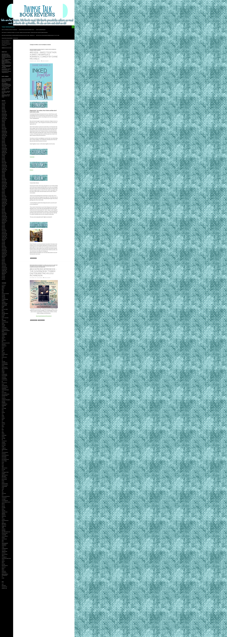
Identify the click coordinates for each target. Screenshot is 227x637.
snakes (3, 521)
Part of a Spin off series (5, 459)
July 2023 (3, 155)
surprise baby (4, 534)
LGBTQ (3, 406)
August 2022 (4, 171)
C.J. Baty (3, 87)
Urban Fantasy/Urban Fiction (6, 558)
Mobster (3, 433)
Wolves (3, 569)
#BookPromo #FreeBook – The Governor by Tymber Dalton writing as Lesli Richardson (43, 272)
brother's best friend (5, 317)
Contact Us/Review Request (41, 29)
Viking (3, 562)
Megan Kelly (4, 94)
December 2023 (4, 148)
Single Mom (3, 514)
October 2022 (4, 168)
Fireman (3, 371)
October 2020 (4, 202)
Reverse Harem (4, 477)
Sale (2, 490)
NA (2, 439)
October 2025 (4, 117)
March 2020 (4, 212)
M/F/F (3, 409)
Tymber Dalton (41, 320)
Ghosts (3, 384)
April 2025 (3, 125)
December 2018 (4, 233)
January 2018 (4, 249)
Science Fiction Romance (6, 496)
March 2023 (4, 161)
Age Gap (3, 286)
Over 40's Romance (5, 452)
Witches (3, 568)
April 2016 (3, 279)
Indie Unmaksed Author (5, 394)
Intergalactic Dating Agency (6, 399)
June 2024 (3, 139)
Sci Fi (2, 494)
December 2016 (4, 267)
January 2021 (4, 198)
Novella (3, 446)
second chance (4, 497)
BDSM (31, 265)
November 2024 (4, 132)
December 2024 (4, 131)
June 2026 (3, 105)
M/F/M (3, 411)
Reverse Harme (4, 479)
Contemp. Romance (5, 329)
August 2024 (4, 137)
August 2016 (4, 273)
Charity (3, 323)
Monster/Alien (4, 435)
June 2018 (3, 242)
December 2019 (4, 216)
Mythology (3, 438)
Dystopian (3, 352)
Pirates (3, 462)
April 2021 (3, 193)
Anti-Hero (3, 296)
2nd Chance (4, 285)
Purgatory (3, 473)
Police (3, 466)
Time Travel (3, 549)
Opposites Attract (4, 449)
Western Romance (5, 565)
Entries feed (4, 585)
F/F (2, 358)
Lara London (4, 91)
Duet (2, 351)
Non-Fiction (4, 445)
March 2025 (4, 127)
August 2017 (4, 256)
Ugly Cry (3, 555)
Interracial (3, 401)
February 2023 (4, 162)
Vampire (3, 559)
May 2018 (3, 243)
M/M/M (3, 416)
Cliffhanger (3, 324)
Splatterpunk (4, 523)
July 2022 (3, 172)
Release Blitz (4, 476)
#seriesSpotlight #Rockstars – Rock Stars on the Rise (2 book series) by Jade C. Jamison (6, 85)
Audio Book (3, 302)
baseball (3, 306)
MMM (3, 432)
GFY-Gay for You (50, 265)
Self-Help (3, 506)
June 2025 (3, 122)
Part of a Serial (4, 456)
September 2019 (4, 220)
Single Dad (3, 513)
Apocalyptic (3, 297)
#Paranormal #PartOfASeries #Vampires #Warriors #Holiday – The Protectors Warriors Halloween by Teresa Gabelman (6, 61)
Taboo (3, 540)
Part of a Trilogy (4, 460)
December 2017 (4, 250)
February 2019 (4, 230)
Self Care (3, 503)
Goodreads (32, 156)
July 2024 (3, 138)
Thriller (3, 547)
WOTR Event (4, 571)
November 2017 (4, 252)
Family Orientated (5, 364)
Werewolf (3, 564)
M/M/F (3, 415)
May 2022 (3, 175)
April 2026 (3, 108)
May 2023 (3, 158)
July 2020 (3, 206)
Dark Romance (4, 345)
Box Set (3, 316)
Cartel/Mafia (4, 320)
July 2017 (3, 257)
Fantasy (3, 365)
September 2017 (4, 254)
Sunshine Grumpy (4, 533)
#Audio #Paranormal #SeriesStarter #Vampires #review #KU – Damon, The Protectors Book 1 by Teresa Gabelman (6, 56)
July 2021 (3, 189)
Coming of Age (4, 327)
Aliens (3, 289)
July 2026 (3, 104)
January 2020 (4, 215)
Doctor (3, 348)
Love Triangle (4, 408)
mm (2, 428)
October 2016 (4, 270)
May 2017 (3, 260)
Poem (3, 463)
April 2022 (3, 176)
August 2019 (4, 222)
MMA (3, 429)
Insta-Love (3, 396)
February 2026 (4, 111)
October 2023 (4, 151)
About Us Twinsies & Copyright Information (9, 29)
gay (2, 381)
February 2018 (4, 247)
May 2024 (3, 141)
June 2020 (3, 208)
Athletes (3, 300)
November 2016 (4, 269)
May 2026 (3, 107)
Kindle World (4, 405)
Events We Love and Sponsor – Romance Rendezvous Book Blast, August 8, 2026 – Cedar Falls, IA (18, 35)
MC (2, 421)
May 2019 (3, 226)
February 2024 (4, 145)
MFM (2, 425)
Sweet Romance (37, 50)
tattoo (3, 541)
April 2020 (3, 210)
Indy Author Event (4, 395)
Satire (3, 492)
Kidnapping (3, 402)
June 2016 (3, 276)
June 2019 (3, 225)
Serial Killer (3, 507)
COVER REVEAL (4, 334)
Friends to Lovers (42, 265)
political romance (4, 467)
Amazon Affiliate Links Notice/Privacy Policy (26, 29)
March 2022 (4, 178)
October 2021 (4, 185)
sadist (3, 489)
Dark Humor (4, 344)
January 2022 (4, 181)
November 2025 (4, 115)
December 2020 (4, 199)
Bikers (3, 310)
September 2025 (4, 118)
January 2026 (4, 112)
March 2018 (4, 246)
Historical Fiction (4, 385)
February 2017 (4, 264)
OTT (2, 450)
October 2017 (4, 253)
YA (2, 576)
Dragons (3, 350)
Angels (3, 290)
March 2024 (4, 144)
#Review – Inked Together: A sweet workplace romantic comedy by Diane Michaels (44, 55)
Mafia (3, 419)
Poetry (3, 465)
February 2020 (4, 213)
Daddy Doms (4, 340)
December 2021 (4, 182)
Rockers (3, 482)
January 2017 (4, 266)
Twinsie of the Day (4, 554)
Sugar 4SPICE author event (6, 531)
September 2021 (4, 186)
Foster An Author (4, 375)
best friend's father (5, 309)
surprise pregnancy (5, 536)
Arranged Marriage (5, 299)
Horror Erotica (4, 392)
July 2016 (3, 274)
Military (3, 426)
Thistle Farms (4, 545)
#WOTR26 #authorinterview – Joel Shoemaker (5, 88)
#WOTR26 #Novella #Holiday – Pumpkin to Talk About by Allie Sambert (6, 66)
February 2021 (4, 196)
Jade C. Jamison (4, 83)
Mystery (3, 436)
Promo (3, 470)
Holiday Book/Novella (5, 389)
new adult (3, 442)
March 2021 (4, 195)
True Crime (3, 552)
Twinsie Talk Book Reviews (8, 27)
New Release (4, 443)
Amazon (31, 169)
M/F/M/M (3, 412)
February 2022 (4, 179)
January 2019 (4, 232)
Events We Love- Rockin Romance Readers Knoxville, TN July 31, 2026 (47, 35)
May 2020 (3, 209)
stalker (3, 527)
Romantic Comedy (44, 49)
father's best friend (5, 368)
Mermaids (3, 423)
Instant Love (4, 398)
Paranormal (3, 453)
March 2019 (4, 229)
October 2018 (4, 236)
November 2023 (4, 149)
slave (2, 517)
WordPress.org (4, 588)
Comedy (3, 326)
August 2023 (4, 154)
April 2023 (3, 159)
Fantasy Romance (33, 49)
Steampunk (3, 530)
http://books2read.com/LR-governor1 (44, 315)
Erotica (3, 355)
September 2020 (4, 203)
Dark (2, 341)
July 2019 (3, 223)
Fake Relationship (4, 362)
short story (3, 510)
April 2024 (3, 142)
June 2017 (3, 259)
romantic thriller (4, 486)
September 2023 (4, 152)
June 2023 (3, 156)
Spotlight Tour (4, 526)
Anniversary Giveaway (5, 293)
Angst (3, 292)
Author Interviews (5, 303)
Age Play (3, 287)
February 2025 (4, 128)
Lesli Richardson (34, 320)
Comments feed (4, 586)
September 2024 (4, 135)
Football (3, 372)
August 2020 (4, 205)
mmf (54, 265)
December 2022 (4, 165)
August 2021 (4, 188)
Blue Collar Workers (5, 313)
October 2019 (4, 219)
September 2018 (4, 237)
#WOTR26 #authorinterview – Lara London (6, 92)
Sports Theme (4, 524)
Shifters (3, 509)
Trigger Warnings (4, 551)
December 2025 (4, 114)
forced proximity (4, 374)
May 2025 (3, 124)
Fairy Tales (3, 361)
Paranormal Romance (5, 455)
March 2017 (4, 263)
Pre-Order (3, 469)
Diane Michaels (33, 258)
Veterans (3, 561)
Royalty (3, 487)
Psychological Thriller (5, 472)
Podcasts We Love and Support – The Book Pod (10, 38)
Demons (3, 347)
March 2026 (4, 110)
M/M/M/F (3, 418)
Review (38, 49)
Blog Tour (3, 312)
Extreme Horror (4, 357)
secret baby (3, 499)
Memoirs (3, 422)
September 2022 (4, 169)
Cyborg (3, 338)
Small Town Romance (5, 520)
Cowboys (3, 335)
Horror (3, 391)
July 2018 (3, 240)
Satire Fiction (4, 493)
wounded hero (4, 572)
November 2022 (4, 166)
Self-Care (3, 504)
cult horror (3, 337)
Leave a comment (47, 277)
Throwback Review (5, 548)
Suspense (3, 537)
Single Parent (4, 516)
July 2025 (3, 121)
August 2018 (4, 239)
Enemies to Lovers (5, 354)
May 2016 (3, 277)
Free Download (35, 265)
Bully (2, 319)
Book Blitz (3, 314)
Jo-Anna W (40, 277)
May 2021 (3, 192)
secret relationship (5, 500)
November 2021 (4, 183)
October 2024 (4, 134)
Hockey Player (4, 388)
